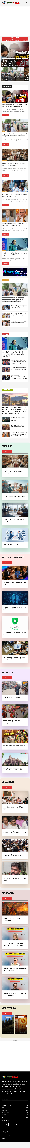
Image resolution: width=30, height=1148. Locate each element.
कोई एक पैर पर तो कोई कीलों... (12, 698)
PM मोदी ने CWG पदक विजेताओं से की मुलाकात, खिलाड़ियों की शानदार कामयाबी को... (18, 369)
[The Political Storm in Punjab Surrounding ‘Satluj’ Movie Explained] (6, 419)
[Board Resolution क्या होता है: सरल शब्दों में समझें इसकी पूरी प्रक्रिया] (15, 509)
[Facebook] (3, 1124)
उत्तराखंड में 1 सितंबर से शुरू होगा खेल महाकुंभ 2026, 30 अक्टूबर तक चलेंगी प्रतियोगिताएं (13, 354)
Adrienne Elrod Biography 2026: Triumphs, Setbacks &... (14, 944)
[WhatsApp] (13, 1124)
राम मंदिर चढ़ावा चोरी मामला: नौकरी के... (14, 746)
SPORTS (5, 334)
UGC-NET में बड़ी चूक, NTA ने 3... (14, 855)
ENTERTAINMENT (7, 389)
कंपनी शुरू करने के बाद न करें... (12, 544)
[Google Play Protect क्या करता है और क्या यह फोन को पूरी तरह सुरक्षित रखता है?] (15, 623)
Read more (5, 115)
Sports (4, 250)
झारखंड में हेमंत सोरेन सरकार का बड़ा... (14, 832)
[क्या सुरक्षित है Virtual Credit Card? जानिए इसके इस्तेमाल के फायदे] (15, 573)
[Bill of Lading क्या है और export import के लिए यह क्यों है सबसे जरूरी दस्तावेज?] (15, 486)
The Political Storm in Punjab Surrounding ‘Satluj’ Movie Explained (18, 419)
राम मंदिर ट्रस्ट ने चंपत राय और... (13, 769)
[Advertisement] (15, 21)
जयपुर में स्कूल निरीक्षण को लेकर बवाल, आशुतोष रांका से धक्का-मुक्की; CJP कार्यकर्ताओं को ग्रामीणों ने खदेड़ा (13, 300)
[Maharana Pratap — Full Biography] (15, 908)
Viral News (5, 74)
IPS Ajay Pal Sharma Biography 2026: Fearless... (15, 969)
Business (27, 75)
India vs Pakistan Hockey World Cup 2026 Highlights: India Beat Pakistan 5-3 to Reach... (18, 361)
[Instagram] (6, 1124)
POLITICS (5, 280)
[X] (9, 1124)
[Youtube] (16, 1124)
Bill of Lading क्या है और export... (15, 496)
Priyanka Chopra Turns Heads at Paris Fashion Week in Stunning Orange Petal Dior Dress (19, 434)
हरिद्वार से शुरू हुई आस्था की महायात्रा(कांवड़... (11, 722)
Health (4, 56)
